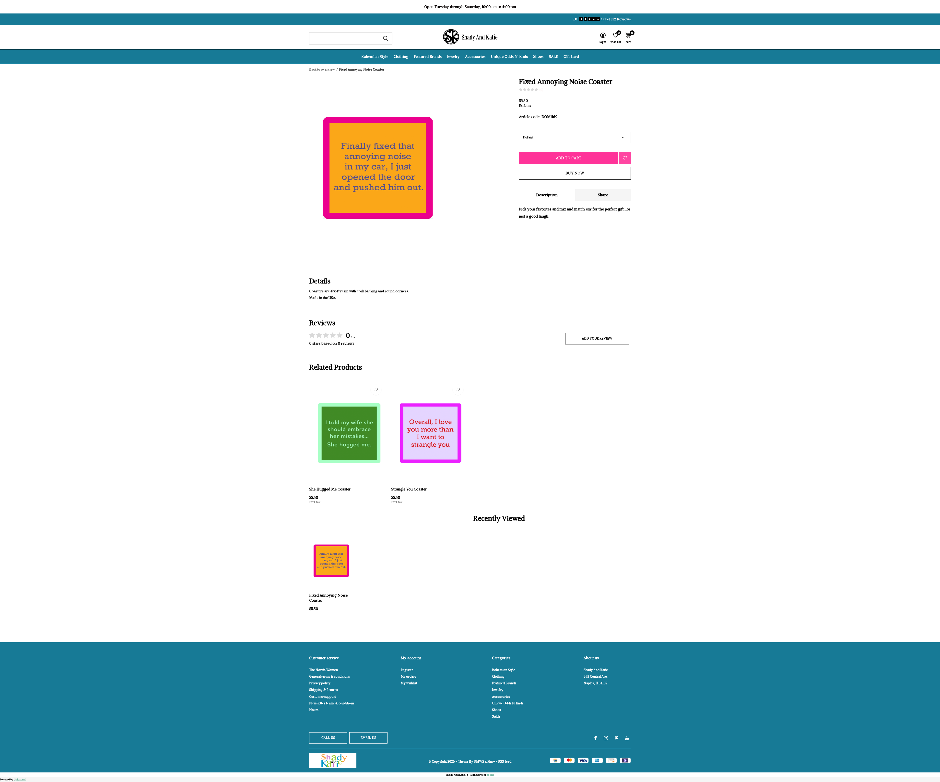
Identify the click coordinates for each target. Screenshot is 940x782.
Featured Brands (428, 56)
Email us (368, 738)
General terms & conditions (329, 676)
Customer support (322, 697)
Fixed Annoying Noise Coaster (328, 598)
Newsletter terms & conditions (331, 703)
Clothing (401, 56)
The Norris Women (323, 670)
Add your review (597, 338)
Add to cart (568, 158)
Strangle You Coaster (409, 489)
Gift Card (571, 56)
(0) (541, 90)
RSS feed (504, 761)
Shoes (538, 56)
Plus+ (491, 761)
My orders (408, 676)
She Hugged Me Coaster (330, 489)
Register (407, 670)
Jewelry (453, 56)
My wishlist (409, 683)
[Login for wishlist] (625, 158)
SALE (553, 56)
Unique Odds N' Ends (509, 56)
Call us (328, 738)
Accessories (475, 56)
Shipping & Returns (323, 690)
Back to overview (322, 69)
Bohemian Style (374, 56)
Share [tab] (603, 194)
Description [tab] (547, 194)
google (490, 774)
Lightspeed (20, 779)
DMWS (479, 761)
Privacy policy (319, 683)
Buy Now (574, 173)
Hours (313, 710)
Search (385, 38)
